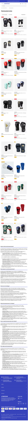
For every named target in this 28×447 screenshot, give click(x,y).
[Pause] (26, 1)
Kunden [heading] (2, 382)
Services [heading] (2, 385)
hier (16, 418)
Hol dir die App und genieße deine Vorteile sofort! (13, 1)
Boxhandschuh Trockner (17, 334)
